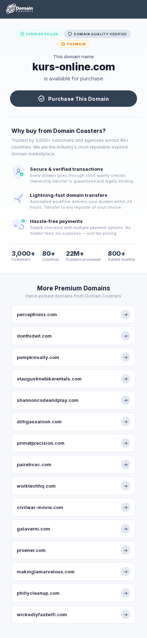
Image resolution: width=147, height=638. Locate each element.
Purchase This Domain (78, 99)
